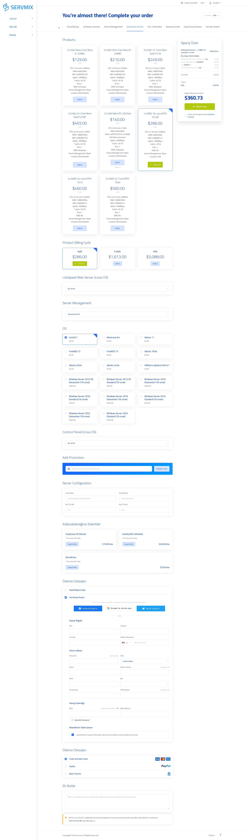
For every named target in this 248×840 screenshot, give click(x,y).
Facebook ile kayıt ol (89, 608)
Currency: (210, 15)
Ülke (122, 655)
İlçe (121, 678)
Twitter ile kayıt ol (152, 608)
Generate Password (82, 720)
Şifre (71, 708)
